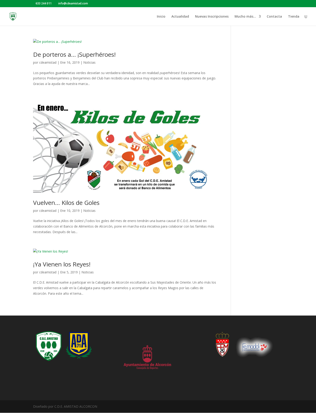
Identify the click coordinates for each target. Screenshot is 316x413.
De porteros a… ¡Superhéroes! (74, 54)
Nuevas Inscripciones (212, 17)
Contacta (274, 17)
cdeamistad (47, 62)
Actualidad (180, 17)
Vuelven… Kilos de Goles (66, 202)
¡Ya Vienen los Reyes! (61, 264)
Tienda (293, 17)
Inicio (161, 17)
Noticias (89, 62)
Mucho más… (245, 17)
